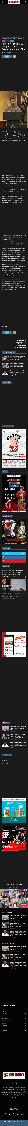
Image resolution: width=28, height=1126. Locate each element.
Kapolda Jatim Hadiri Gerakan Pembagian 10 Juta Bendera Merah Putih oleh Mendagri (17, 736)
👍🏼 (7, 763)
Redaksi (3, 1124)
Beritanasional (5, 1009)
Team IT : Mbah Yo (20, 1121)
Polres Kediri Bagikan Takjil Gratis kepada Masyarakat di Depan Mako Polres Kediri (17, 365)
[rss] (22, 1114)
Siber (7, 1124)
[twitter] (9, 1114)
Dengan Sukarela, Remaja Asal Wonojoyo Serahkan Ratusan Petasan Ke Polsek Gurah (17, 358)
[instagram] (13, 1114)
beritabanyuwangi (6, 1020)
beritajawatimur (6, 1023)
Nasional (7, 40)
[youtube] (17, 1114)
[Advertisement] (14, 20)
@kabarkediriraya (14, 887)
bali (3, 1016)
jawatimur (4, 1030)
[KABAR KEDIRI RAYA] (14, 1075)
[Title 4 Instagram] (4, 903)
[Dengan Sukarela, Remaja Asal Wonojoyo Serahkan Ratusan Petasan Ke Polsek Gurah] (5, 358)
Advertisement (13, 1124)
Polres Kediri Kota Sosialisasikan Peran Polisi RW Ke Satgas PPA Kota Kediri (18, 728)
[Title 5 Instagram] (14, 903)
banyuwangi (5, 1018)
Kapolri (3, 40)
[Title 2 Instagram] (14, 893)
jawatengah (5, 1027)
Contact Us (19, 1124)
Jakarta (3, 1011)
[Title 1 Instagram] (4, 893)
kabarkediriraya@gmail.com (16, 1101)
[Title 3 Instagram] (23, 893)
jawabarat (4, 1025)
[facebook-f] (5, 1114)
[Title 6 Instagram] (23, 903)
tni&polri (12, 40)
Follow (23, 553)
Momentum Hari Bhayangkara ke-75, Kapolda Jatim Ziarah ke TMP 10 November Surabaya (20, 344)
